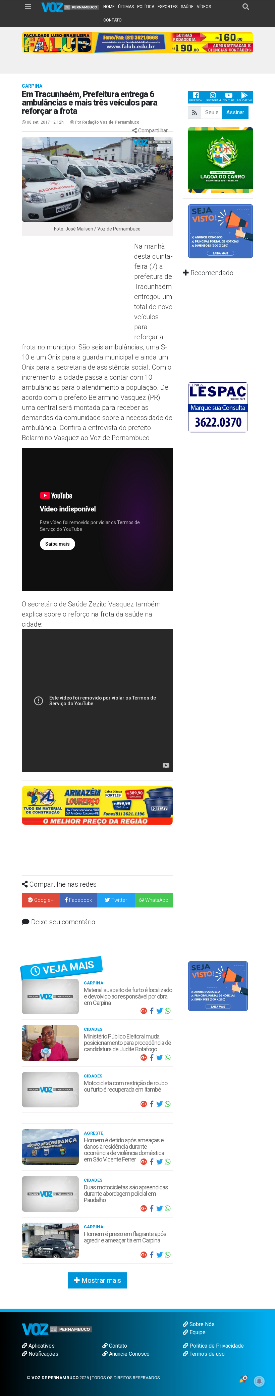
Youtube (228, 100)
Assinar (235, 112)
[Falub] (137, 42)
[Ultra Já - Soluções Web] (243, 1379)
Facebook (195, 100)
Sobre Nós (201, 1324)
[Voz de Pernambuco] (70, 7)
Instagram (213, 100)
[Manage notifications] (259, 1381)
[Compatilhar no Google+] (143, 1011)
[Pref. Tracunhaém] (220, 159)
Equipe (197, 1332)
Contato (117, 1346)
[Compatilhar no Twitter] (159, 1011)
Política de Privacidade (216, 1346)
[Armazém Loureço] (97, 805)
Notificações (42, 1354)
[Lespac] (218, 407)
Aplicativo (244, 100)
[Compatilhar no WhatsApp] (167, 1011)
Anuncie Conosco (129, 1354)
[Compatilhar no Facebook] (151, 1011)
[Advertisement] (77, 290)
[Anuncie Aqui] (220, 230)
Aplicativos (41, 1346)
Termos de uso (206, 1354)
